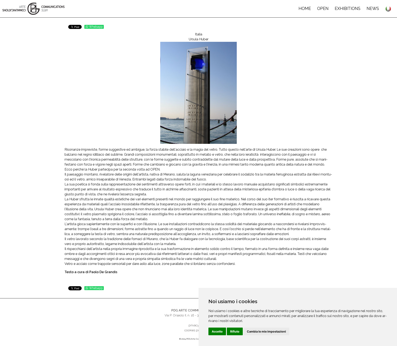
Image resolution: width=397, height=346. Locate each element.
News (373, 8)
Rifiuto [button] (234, 331)
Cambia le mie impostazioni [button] (266, 331)
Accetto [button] (217, 331)
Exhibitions (347, 8)
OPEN (323, 8)
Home (305, 8)
